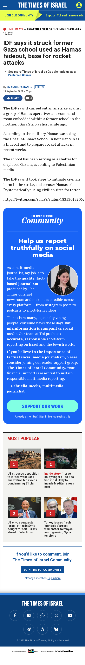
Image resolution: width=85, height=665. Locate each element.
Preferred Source (20, 75)
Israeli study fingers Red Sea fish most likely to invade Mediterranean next (59, 480)
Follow (39, 87)
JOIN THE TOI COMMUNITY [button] (42, 569)
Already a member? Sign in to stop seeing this (42, 416)
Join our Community (19, 15)
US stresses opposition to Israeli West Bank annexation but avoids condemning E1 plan (23, 478)
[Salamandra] (64, 651)
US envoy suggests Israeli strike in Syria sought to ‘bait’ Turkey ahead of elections (22, 527)
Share (15, 98)
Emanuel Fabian (18, 87)
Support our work (42, 406)
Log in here (54, 578)
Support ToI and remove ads (65, 15)
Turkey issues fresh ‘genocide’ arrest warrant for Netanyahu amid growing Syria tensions (59, 529)
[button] (79, 5)
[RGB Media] (34, 651)
